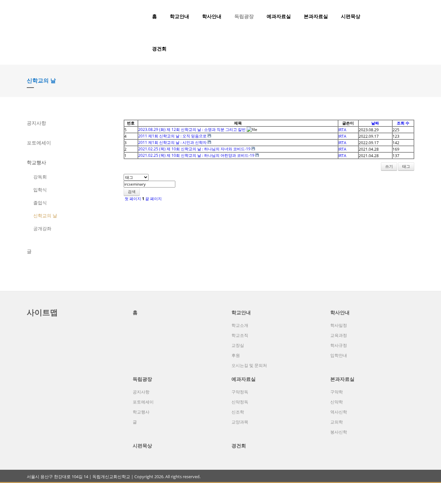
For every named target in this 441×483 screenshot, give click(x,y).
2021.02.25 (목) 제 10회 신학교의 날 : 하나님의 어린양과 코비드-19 (196, 155)
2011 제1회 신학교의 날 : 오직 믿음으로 (172, 136)
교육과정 (338, 335)
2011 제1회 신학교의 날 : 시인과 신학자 (172, 142)
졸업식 (40, 202)
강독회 (40, 177)
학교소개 (239, 325)
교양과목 (239, 422)
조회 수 (403, 123)
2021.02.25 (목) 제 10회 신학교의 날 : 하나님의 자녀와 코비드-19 (194, 149)
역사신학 (338, 412)
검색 (132, 191)
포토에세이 (39, 142)
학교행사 (36, 162)
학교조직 (239, 335)
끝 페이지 (154, 198)
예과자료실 (279, 16)
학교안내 (179, 16)
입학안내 (338, 355)
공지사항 (36, 123)
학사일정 (338, 325)
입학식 (40, 190)
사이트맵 (42, 312)
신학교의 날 (45, 215)
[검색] (399, 16)
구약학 (336, 392)
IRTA (342, 130)
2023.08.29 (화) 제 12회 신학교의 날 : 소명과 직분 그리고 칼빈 (192, 129)
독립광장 (244, 16)
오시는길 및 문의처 (249, 365)
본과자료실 (316, 16)
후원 (235, 355)
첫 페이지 (132, 198)
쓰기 (389, 166)
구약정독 (239, 392)
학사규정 (338, 345)
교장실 (237, 345)
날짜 (375, 123)
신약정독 (239, 402)
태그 (406, 166)
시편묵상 (350, 16)
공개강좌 (42, 228)
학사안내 (211, 16)
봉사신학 (338, 432)
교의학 (336, 422)
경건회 (159, 48)
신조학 (237, 412)
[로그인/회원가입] (410, 16)
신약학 (336, 402)
